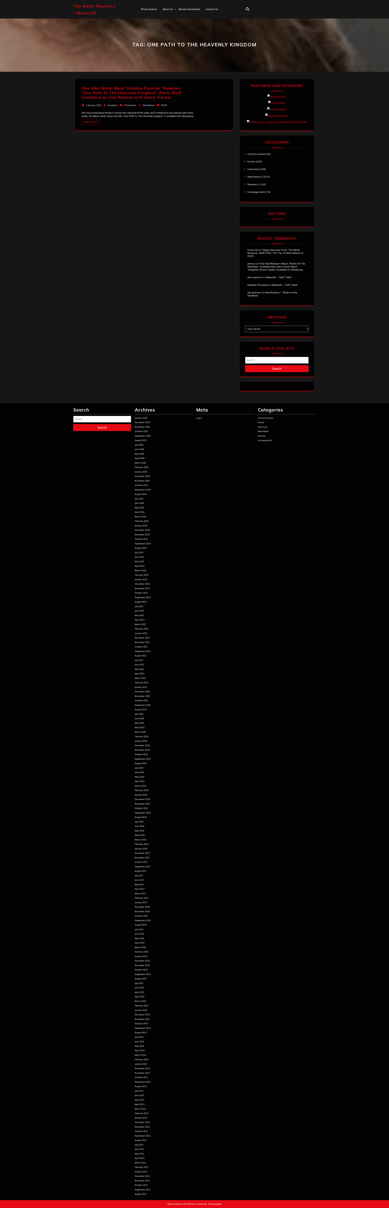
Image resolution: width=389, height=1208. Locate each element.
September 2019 (143, 759)
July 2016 (139, 929)
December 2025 (142, 422)
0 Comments (130, 105)
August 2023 (141, 548)
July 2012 (139, 1145)
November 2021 (142, 642)
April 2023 (140, 566)
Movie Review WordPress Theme (185, 1204)
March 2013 (140, 1109)
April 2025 (140, 458)
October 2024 (141, 485)
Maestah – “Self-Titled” (279, 277)
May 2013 (139, 1100)
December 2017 (142, 853)
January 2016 (141, 956)
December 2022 (142, 584)
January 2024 (141, 525)
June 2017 (139, 880)
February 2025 (141, 467)
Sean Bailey (169, 55)
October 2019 (141, 754)
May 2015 (139, 992)
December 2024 (142, 476)
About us (167, 9)
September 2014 (143, 1028)
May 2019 (139, 777)
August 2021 (141, 655)
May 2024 (139, 507)
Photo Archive (149, 9)
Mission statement (189, 9)
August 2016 (141, 925)
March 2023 (140, 570)
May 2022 (139, 615)
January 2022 (141, 633)
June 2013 (139, 1095)
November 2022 (142, 588)
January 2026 (141, 418)
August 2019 (141, 763)
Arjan (165, 28)
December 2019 (142, 745)
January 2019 (141, 795)
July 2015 (139, 983)
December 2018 (142, 799)
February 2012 (141, 1167)
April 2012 (140, 1158)
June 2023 (139, 557)
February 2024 (141, 521)
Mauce (166, 42)
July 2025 (139, 445)
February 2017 (141, 898)
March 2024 (140, 516)
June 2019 (139, 772)
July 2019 (139, 768)
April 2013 (140, 1104)
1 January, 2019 (93, 105)
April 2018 (140, 835)
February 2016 (141, 952)
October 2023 (141, 539)
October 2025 (141, 431)
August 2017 (141, 871)
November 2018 (142, 804)
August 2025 (141, 440)
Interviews (253, 169)
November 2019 (142, 750)
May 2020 (139, 723)
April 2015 (140, 996)
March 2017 (140, 893)
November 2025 (142, 427)
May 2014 (139, 1046)
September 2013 (143, 1082)
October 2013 (141, 1077)
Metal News (149, 105)
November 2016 (142, 911)
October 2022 (141, 593)
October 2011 (141, 1185)
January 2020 (141, 741)
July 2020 (139, 714)
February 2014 (141, 1059)
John (164, 35)
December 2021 (142, 637)
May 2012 (139, 1153)
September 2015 (143, 974)
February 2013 (141, 1113)
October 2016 (141, 916)
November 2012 (142, 1127)
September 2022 (143, 597)
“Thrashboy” (169, 15)
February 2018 (141, 844)
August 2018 (141, 817)
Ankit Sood (168, 22)
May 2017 (139, 884)
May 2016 (139, 938)
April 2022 (140, 620)
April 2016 (140, 943)
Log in (199, 418)
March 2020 (140, 732)
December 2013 (142, 1068)
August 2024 (141, 494)
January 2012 (141, 1171)
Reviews (252, 184)
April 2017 (140, 889)
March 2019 (140, 786)
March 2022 (140, 624)
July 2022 (139, 606)
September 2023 (143, 543)
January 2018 (141, 848)
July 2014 (139, 1037)
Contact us (212, 9)
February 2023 (141, 575)
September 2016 (143, 920)
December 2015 (142, 960)
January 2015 (141, 1010)
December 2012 (142, 1122)
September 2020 (143, 705)
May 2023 (139, 561)
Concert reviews (256, 153)
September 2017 (143, 866)
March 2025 (140, 463)
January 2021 (141, 687)
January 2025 (141, 472)
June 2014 (139, 1041)
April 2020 (140, 727)
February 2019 (141, 790)
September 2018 (143, 813)
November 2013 (142, 1073)
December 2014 (142, 1014)
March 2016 (140, 947)
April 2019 (140, 781)
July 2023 (139, 552)
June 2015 (139, 987)
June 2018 (139, 826)
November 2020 (142, 696)
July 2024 (139, 498)
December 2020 (142, 691)
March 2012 (140, 1162)
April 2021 (140, 673)
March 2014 (140, 1055)
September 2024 (143, 489)
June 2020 (139, 718)
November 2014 (142, 1019)
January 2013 (141, 1118)
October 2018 (141, 808)
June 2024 (139, 503)
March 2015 (140, 1001)
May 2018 (139, 830)
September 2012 (143, 1136)
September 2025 (143, 436)
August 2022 (141, 602)
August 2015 (141, 978)
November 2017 (142, 857)
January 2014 (141, 1064)
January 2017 (141, 902)
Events (251, 161)
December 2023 (142, 530)
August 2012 (141, 1140)
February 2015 (141, 1005)
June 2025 (139, 449)
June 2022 (139, 611)
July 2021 (139, 660)
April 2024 (140, 512)
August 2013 (141, 1086)
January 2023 (141, 579)
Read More (91, 121)
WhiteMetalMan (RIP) (174, 48)
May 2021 (139, 669)
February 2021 (141, 682)
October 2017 (141, 862)
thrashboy (113, 105)
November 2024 (142, 481)
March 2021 (140, 678)
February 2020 (141, 736)
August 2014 (141, 1032)
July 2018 (139, 821)
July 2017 (139, 875)
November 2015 (142, 965)
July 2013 (139, 1091)
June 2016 (139, 934)
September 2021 (143, 651)
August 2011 (141, 1194)
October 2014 (141, 1023)
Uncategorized (255, 191)
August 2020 (141, 709)
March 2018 (140, 839)
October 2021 (141, 646)
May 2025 (139, 454)
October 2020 (141, 700)
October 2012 (141, 1131)
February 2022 (141, 628)
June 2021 (139, 664)
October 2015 (141, 969)
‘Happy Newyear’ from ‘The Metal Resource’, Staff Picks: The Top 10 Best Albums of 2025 (275, 252)
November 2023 (142, 534)
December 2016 (142, 907)
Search (277, 368)
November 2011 (142, 1180)
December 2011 (142, 1176)
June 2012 (139, 1149)
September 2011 (143, 1189)
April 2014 (140, 1050)
